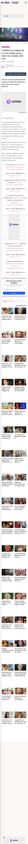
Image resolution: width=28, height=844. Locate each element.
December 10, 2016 (14, 175)
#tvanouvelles (20, 167)
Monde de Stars (9, 65)
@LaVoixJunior (19, 165)
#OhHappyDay (10, 248)
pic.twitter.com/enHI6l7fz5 (14, 205)
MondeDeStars (10, 301)
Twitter (24, 43)
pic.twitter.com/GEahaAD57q (14, 185)
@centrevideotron (11, 167)
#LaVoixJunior (18, 182)
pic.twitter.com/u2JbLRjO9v (14, 169)
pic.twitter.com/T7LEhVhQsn (15, 268)
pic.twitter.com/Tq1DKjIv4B (14, 250)
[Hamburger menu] (26, 3)
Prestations (6, 47)
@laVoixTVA (16, 243)
